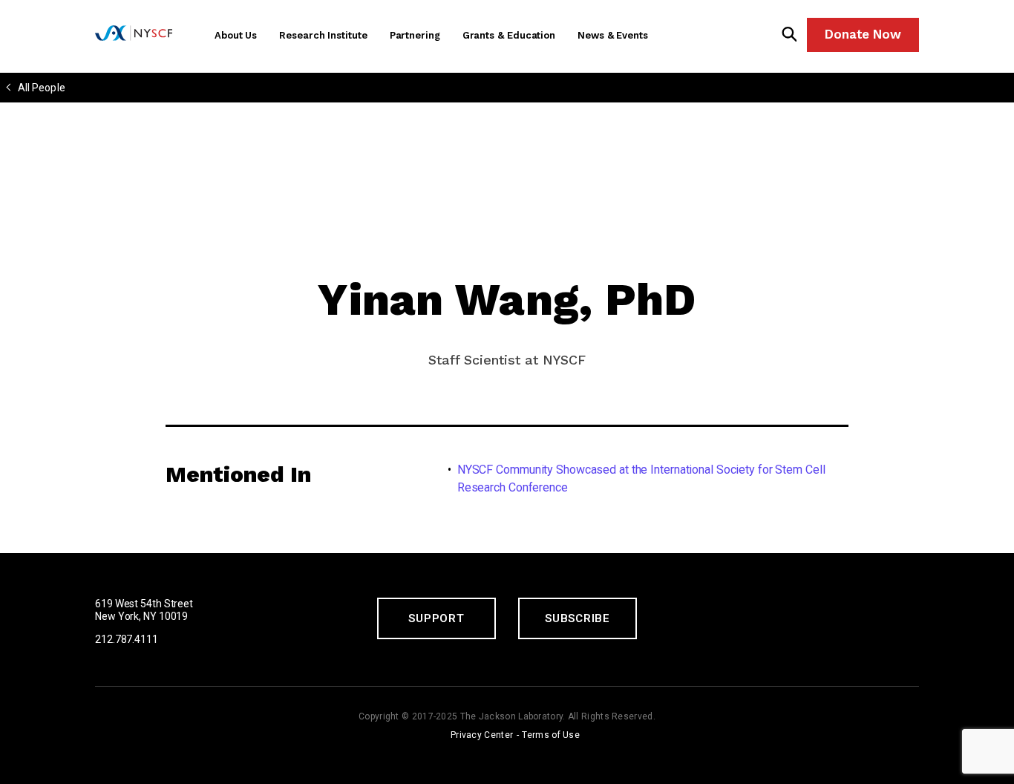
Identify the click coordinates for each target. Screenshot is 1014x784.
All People (41, 87)
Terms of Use (551, 735)
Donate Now (863, 34)
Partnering (415, 35)
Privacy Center (482, 735)
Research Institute (323, 35)
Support (436, 618)
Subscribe (577, 618)
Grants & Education (508, 35)
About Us (236, 35)
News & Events (613, 35)
